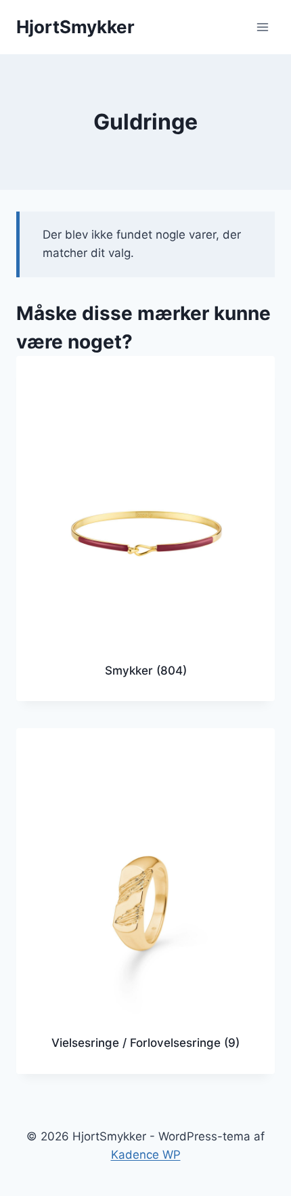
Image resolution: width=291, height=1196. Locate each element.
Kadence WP (146, 1154)
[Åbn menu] (262, 26)
